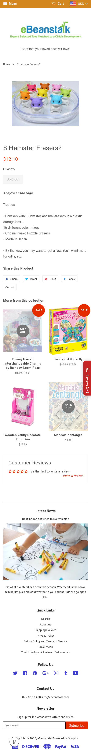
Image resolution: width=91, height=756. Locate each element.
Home (6, 64)
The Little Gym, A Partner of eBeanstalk (45, 652)
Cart (60, 3)
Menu (12, 3)
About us (45, 624)
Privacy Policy (45, 635)
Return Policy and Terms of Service (45, 641)
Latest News (46, 511)
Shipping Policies (45, 630)
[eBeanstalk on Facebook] (25, 674)
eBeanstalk (44, 738)
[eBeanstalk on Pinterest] (35, 674)
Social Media (46, 647)
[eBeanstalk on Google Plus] (45, 674)
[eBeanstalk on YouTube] (75, 674)
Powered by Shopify (65, 738)
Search (45, 618)
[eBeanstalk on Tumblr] (65, 674)
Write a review (73, 476)
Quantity (9, 169)
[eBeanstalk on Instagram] (56, 674)
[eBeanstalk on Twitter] (15, 674)
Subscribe (76, 726)
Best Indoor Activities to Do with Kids (45, 519)
